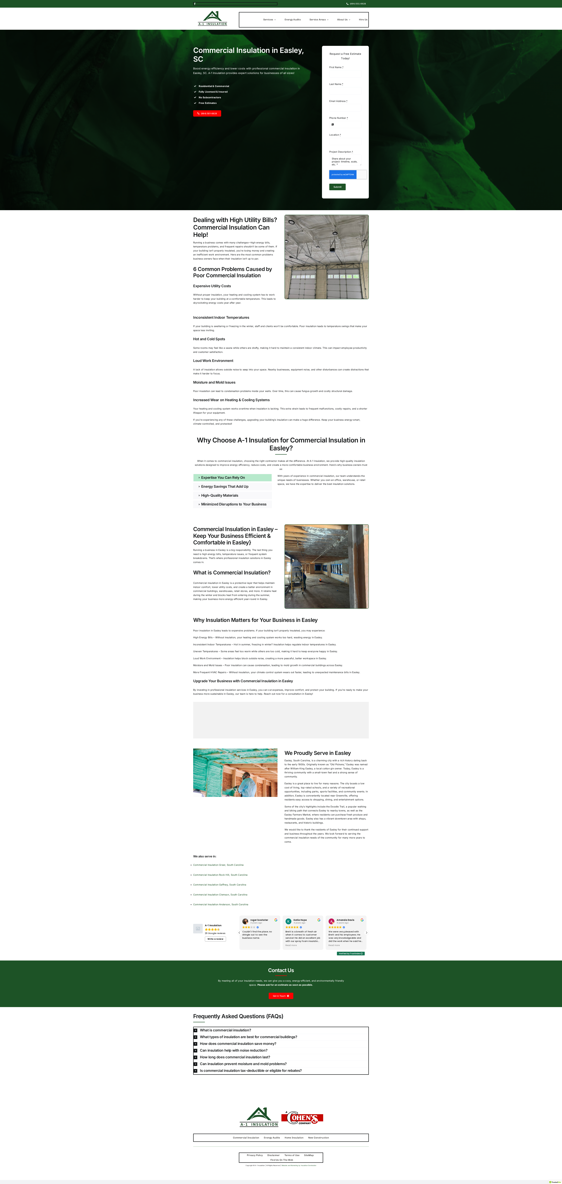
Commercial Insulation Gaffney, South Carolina (219, 884)
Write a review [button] (215, 939)
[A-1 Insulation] (212, 12)
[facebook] (195, 4)
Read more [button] (248, 945)
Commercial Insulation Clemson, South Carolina (220, 894)
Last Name (336, 84)
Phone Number (338, 117)
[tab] (232, 477)
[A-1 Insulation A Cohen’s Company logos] (281, 1101)
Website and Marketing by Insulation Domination (299, 1165)
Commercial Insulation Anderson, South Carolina (220, 904)
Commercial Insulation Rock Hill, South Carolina (220, 874)
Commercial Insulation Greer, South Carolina (218, 864)
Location (335, 134)
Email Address (338, 101)
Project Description (341, 151)
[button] (366, 932)
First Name (336, 67)
